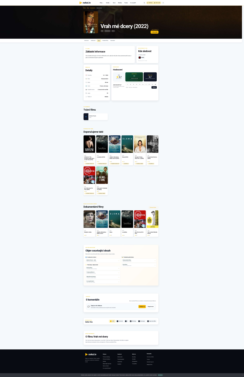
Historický (119, 361)
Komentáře (112, 40)
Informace (86, 40)
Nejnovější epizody (107, 363)
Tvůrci (99, 40)
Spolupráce (134, 361)
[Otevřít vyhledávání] (144, 2)
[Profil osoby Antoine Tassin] (96, 116)
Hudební (119, 364)
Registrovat (151, 306)
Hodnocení (93, 40)
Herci (114, 2)
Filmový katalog (106, 356)
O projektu (134, 363)
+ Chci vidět (154, 32)
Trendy (126, 2)
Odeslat (154, 87)
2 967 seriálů (157, 2)
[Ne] (242, 375)
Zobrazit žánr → (153, 207)
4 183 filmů (149, 2)
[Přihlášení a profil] (163, 2)
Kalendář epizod (150, 362)
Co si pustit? (133, 2)
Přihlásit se (142, 306)
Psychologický (120, 359)
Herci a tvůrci (106, 366)
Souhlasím (160, 375)
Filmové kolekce (106, 359)
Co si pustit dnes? (107, 368)
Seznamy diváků (150, 356)
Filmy (101, 2)
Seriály (108, 2)
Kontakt (134, 359)
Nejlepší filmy (149, 364)
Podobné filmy (105, 40)
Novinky (120, 2)
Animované (119, 356)
